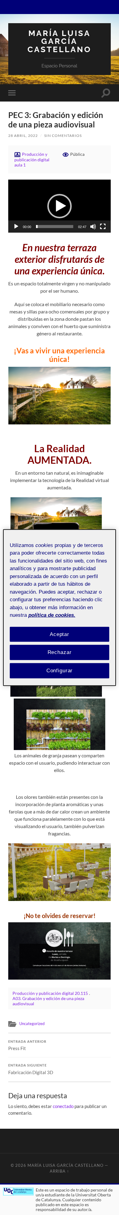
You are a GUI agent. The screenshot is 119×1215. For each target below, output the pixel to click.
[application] (59, 206)
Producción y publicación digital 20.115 (50, 993)
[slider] (54, 226)
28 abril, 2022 (23, 135)
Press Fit (27, 1045)
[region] (59, 607)
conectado (63, 1106)
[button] (59, 206)
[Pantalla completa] (103, 226)
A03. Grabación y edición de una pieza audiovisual (48, 1001)
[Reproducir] (16, 226)
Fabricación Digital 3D (30, 1069)
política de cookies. (51, 615)
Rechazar (60, 652)
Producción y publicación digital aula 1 (31, 160)
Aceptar (59, 634)
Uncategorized (32, 1023)
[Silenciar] (93, 226)
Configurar (59, 671)
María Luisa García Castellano (59, 41)
